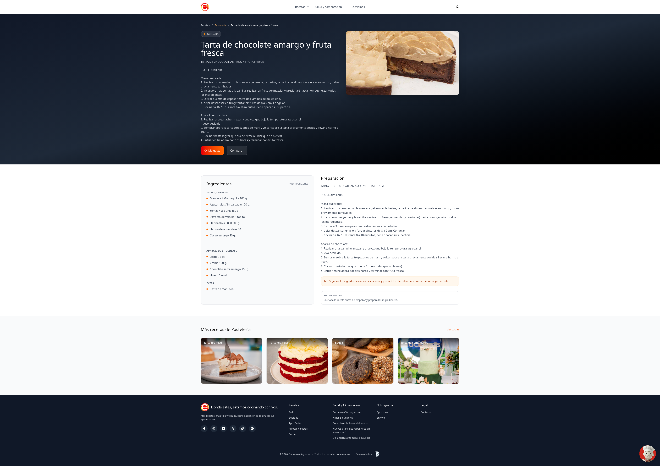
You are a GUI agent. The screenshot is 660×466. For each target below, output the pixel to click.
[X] (233, 428)
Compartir (237, 150)
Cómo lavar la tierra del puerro (350, 423)
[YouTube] (223, 428)
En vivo (381, 417)
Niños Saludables (343, 417)
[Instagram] (213, 428)
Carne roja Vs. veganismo (347, 412)
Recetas (300, 7)
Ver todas (453, 329)
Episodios (382, 412)
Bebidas (293, 417)
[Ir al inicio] (205, 7)
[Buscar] (457, 7)
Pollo (291, 412)
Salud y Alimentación (328, 7)
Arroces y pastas (298, 428)
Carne (292, 434)
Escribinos (358, 7)
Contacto (426, 412)
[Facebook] (204, 428)
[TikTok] (242, 428)
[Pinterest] (252, 428)
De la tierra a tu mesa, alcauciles (351, 437)
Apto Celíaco (296, 423)
